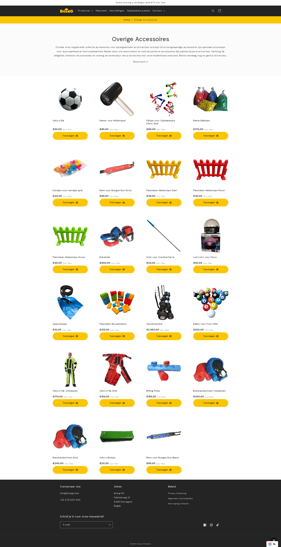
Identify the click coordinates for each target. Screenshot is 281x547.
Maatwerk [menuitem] (101, 10)
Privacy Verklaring (177, 493)
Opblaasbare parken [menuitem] (138, 10)
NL (274, 544)
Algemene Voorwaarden (180, 498)
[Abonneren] (109, 524)
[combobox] (272, 544)
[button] (213, 11)
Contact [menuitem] (157, 10)
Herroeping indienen (178, 503)
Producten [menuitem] (84, 10)
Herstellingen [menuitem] (116, 10)
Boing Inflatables (144, 544)
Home (127, 19)
